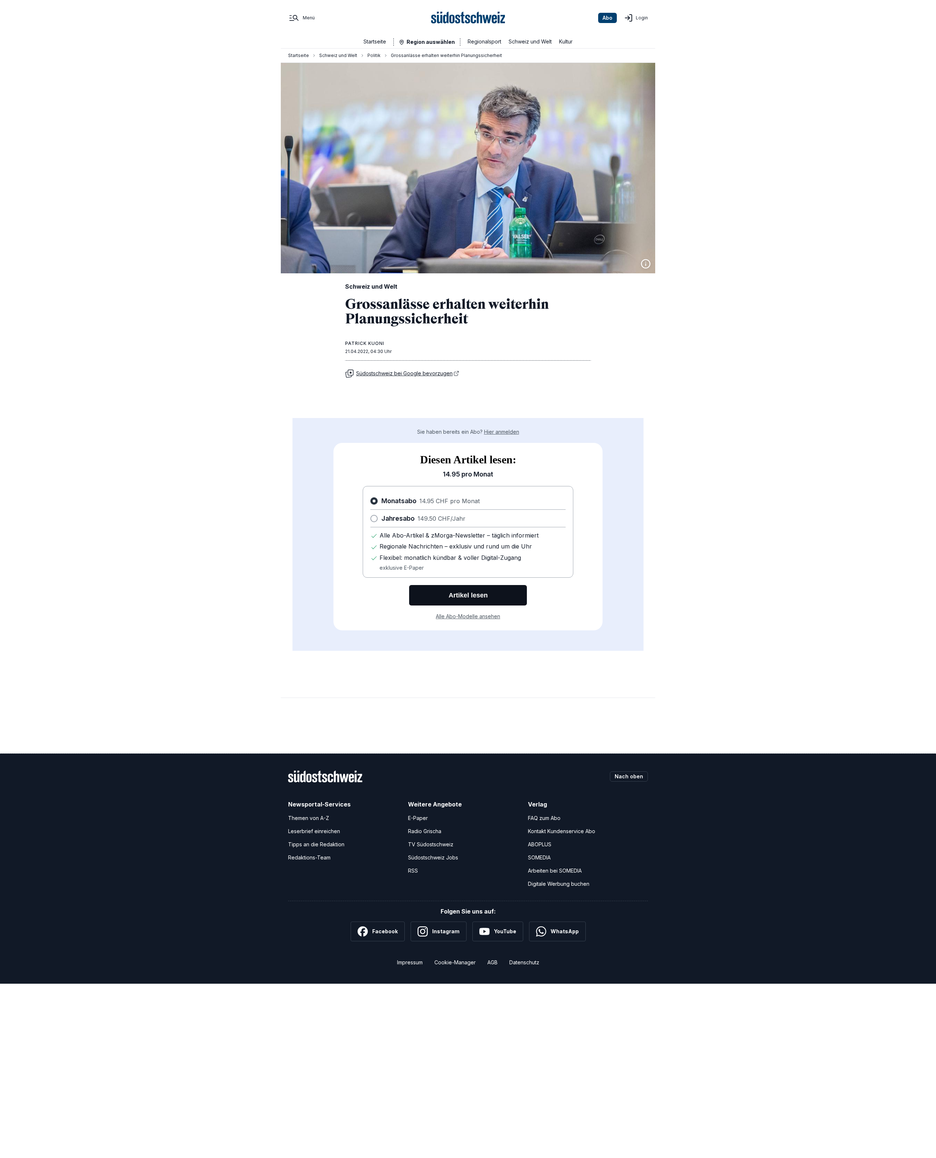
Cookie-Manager (455, 962)
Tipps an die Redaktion (316, 844)
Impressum (410, 962)
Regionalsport (484, 41)
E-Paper (418, 818)
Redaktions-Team (309, 857)
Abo (607, 18)
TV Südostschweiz (430, 844)
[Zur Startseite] (468, 17)
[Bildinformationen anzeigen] (646, 264)
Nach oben (629, 776)
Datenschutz (524, 962)
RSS (413, 870)
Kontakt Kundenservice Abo (561, 831)
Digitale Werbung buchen (558, 884)
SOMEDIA (539, 857)
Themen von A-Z (308, 818)
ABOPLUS (539, 844)
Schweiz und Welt (530, 41)
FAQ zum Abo (544, 818)
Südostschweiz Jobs (433, 857)
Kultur (566, 41)
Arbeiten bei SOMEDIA (555, 870)
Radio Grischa (424, 831)
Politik (374, 55)
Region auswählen (431, 42)
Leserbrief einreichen (314, 831)
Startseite (374, 41)
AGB (492, 962)
